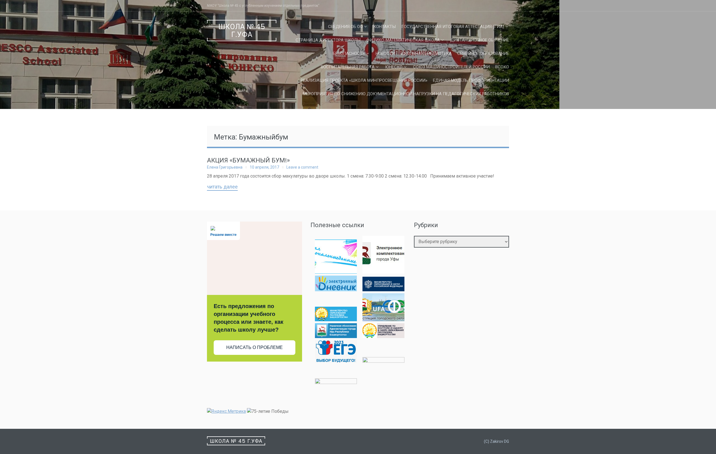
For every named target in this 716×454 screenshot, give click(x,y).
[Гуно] (336, 336)
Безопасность (349, 53)
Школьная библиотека (426, 53)
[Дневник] (336, 289)
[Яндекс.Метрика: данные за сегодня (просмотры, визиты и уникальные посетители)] (226, 411)
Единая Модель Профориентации (471, 80)
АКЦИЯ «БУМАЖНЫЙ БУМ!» (248, 160)
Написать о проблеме (254, 347)
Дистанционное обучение (479, 40)
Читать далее (222, 187)
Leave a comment (302, 167)
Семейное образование (483, 53)
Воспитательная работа (348, 66)
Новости (385, 53)
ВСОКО (502, 66)
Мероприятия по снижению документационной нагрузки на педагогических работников (406, 93)
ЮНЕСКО (393, 66)
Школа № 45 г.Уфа (241, 30)
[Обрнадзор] (383, 336)
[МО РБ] (336, 319)
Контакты (384, 26)
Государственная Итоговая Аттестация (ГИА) (452, 26)
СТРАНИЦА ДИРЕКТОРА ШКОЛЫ (328, 40)
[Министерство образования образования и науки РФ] (383, 289)
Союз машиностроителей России (451, 66)
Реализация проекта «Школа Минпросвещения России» (364, 80)
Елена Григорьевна (224, 167)
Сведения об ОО (345, 26)
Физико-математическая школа (403, 40)
